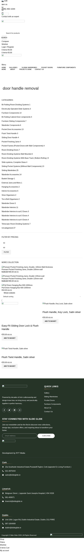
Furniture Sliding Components (13, 121)
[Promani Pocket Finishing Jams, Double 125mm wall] (23, 276)
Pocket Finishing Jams (10, 142)
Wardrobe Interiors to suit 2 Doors (14, 211)
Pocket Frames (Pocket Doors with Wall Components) (22, 146)
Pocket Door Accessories (11, 129)
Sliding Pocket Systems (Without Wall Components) (22, 166)
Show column (9, 293)
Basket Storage (8, 179)
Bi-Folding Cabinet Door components (16, 117)
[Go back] (5, 83)
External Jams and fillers (11, 183)
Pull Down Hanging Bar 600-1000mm (16, 288)
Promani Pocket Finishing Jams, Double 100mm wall (22, 269)
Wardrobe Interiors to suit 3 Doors (14, 216)
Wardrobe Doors (8, 203)
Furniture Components (10, 113)
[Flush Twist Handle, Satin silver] (15, 348)
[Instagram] (20, 410)
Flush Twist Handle (9, 133)
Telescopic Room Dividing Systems (15, 224)
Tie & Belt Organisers (10, 199)
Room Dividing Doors (10, 150)
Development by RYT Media (13, 453)
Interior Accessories (9, 191)
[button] (10, 366)
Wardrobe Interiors (9, 207)
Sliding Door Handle (10, 137)
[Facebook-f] (4, 410)
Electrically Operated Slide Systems (15, 109)
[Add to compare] (4, 371)
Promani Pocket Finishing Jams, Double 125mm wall (22, 279)
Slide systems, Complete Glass (14, 162)
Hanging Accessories (10, 187)
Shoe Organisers (8, 195)
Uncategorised (7, 228)
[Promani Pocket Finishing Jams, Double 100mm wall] (27, 267)
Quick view (10, 371)
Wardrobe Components (11, 125)
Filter (6, 252)
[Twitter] (9, 410)
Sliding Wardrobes (9, 170)
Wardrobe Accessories (10, 174)
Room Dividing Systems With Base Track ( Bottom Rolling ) (24, 158)
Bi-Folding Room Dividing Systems (15, 105)
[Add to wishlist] (4, 353)
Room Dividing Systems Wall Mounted (16, 154)
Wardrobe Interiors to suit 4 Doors (14, 220)
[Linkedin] (14, 410)
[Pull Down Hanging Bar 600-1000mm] (17, 285)
